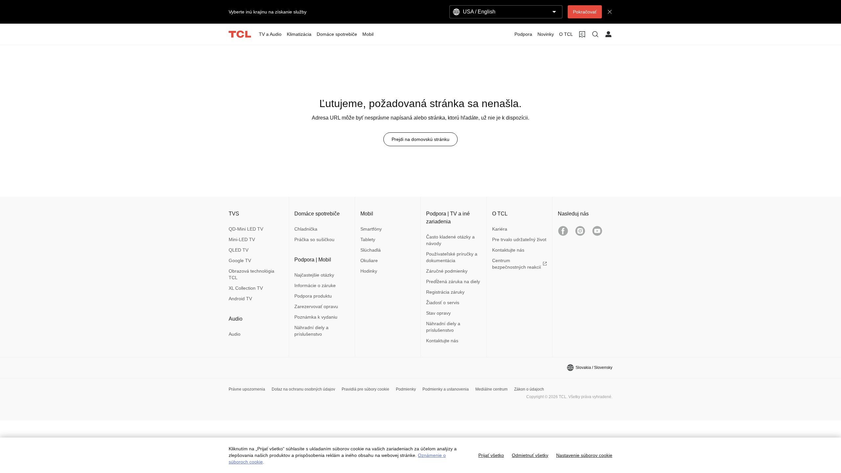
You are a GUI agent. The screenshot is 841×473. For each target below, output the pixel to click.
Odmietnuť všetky (530, 455)
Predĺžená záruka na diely (453, 281)
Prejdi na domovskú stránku (420, 139)
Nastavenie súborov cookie (584, 455)
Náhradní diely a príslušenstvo (311, 331)
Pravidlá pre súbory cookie (365, 389)
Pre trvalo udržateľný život (519, 239)
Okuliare (369, 260)
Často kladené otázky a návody (450, 240)
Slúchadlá (370, 250)
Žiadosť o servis (442, 302)
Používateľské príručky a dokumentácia (451, 257)
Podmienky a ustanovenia (445, 389)
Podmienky (406, 389)
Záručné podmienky (446, 271)
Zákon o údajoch (529, 389)
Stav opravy (438, 313)
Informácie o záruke (315, 285)
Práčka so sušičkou (314, 239)
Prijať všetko (491, 455)
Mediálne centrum (491, 389)
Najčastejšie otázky (314, 275)
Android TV (240, 298)
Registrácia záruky (445, 292)
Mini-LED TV (242, 239)
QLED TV (238, 250)
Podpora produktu (313, 296)
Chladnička (305, 229)
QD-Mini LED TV (246, 229)
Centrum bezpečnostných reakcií (516, 264)
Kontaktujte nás (442, 340)
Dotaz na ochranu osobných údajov (303, 389)
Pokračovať (585, 11)
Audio (234, 334)
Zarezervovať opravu (316, 306)
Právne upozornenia (247, 389)
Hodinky (368, 271)
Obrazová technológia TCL (251, 274)
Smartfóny (371, 229)
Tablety (367, 239)
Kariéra (499, 229)
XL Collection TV (246, 288)
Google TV (240, 260)
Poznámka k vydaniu (315, 317)
